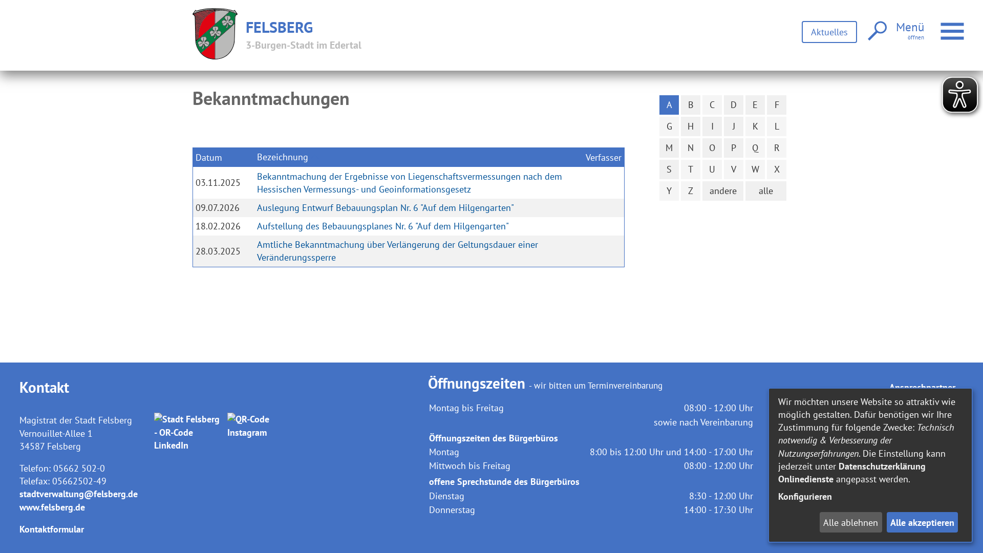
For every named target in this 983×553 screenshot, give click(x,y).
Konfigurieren (805, 496)
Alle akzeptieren (922, 522)
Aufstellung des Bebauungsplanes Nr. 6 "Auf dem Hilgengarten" (383, 226)
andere (723, 191)
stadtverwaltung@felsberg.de (78, 494)
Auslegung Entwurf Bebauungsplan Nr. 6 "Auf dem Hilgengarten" (385, 208)
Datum (209, 157)
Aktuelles (829, 32)
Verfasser (604, 157)
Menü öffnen (966, 25)
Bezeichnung (282, 157)
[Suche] (876, 31)
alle (766, 191)
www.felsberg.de (52, 507)
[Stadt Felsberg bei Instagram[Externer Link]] (261, 432)
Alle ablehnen (850, 522)
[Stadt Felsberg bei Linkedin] (188, 432)
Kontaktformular (51, 529)
